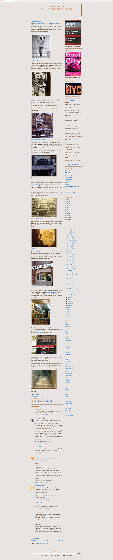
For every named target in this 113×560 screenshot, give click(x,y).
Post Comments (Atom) (42, 543)
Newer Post (33, 540)
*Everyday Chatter (71, 238)
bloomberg (67, 328)
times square (68, 405)
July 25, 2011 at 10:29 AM (42, 443)
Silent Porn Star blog (35, 60)
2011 (68, 219)
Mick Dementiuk (39, 23)
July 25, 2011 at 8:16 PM (42, 508)
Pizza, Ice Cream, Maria (72, 274)
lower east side (68, 373)
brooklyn (67, 333)
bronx (66, 331)
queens (66, 396)
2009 (68, 312)
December (70, 221)
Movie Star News (36, 21)
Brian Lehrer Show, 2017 (70, 175)
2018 (68, 205)
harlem (66, 359)
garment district (68, 354)
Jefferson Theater (35, 102)
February (70, 305)
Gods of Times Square (72, 294)
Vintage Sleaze (54, 23)
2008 (68, 314)
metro (66, 377)
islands (66, 370)
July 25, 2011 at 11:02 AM (42, 452)
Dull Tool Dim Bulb (39, 418)
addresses (67, 324)
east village (43, 401)
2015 (68, 211)
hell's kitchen (68, 361)
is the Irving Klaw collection (52, 292)
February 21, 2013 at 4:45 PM (43, 535)
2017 (68, 207)
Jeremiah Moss (38, 485)
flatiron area (67, 350)
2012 (68, 217)
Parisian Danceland (35, 394)
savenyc (67, 398)
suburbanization (68, 403)
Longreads (67, 184)
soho (66, 399)
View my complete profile (71, 164)
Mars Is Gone (70, 264)
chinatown (67, 336)
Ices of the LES (70, 260)
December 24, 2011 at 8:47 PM (44, 521)
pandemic (67, 389)
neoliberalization (68, 385)
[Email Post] (51, 400)
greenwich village (69, 357)
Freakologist (34, 396)
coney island (68, 340)
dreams (66, 345)
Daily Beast (67, 182)
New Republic (68, 181)
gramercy (67, 356)
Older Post (60, 540)
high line (67, 363)
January (70, 307)
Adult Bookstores (35, 393)
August (69, 229)
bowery (66, 329)
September (70, 227)
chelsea (37, 401)
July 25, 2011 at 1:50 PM (42, 482)
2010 (68, 310)
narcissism (67, 384)
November (70, 223)
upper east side (68, 410)
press (66, 392)
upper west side (68, 412)
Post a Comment (35, 538)
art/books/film (68, 326)
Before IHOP (70, 246)
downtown (67, 343)
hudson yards (68, 364)
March (69, 303)
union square (68, 408)
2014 (68, 213)
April (69, 301)
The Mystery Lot (38, 332)
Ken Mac (37, 456)
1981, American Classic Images (38, 177)
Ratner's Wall (70, 278)
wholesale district (69, 415)
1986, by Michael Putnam (37, 218)
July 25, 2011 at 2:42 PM (42, 499)
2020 (68, 201)
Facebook (33, 248)
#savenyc (67, 322)
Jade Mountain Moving (72, 232)
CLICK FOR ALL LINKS (70, 192)
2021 (68, 199)
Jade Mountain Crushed (72, 240)
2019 (68, 203)
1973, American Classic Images (38, 139)
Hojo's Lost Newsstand (72, 288)
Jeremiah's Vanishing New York (56, 8)
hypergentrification (69, 368)
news (66, 387)
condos (66, 338)
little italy (67, 371)
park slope (67, 391)
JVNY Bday (70, 270)
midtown (67, 378)
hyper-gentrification (69, 366)
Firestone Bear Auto (71, 268)
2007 (68, 316)
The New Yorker (68, 179)
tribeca (66, 406)
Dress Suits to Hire (71, 284)
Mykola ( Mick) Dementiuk (40, 446)
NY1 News (67, 172)
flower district (68, 352)
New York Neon (70, 236)
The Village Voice (69, 177)
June (69, 297)
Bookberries (70, 252)
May (69, 299)
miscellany (67, 380)
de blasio (67, 342)
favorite (49, 401)
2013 (68, 215)
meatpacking (68, 375)
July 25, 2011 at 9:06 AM (42, 414)
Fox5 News (67, 170)
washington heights (69, 413)
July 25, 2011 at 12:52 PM (42, 460)
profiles (66, 394)
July (69, 231)
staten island (68, 401)
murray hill (67, 382)
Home (47, 540)
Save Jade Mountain (72, 234)
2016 (68, 209)
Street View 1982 (71, 256)
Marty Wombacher (39, 502)
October (70, 225)
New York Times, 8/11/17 (70, 174)
